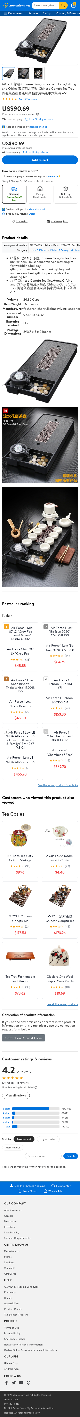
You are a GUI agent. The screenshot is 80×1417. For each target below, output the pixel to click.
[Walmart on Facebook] (6, 1383)
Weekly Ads (55, 1191)
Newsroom (10, 1221)
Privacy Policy (12, 1333)
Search (71, 1156)
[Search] (63, 5)
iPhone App (10, 1363)
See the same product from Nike (58, 785)
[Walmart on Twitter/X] (13, 1383)
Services (33, 13)
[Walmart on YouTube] (21, 1383)
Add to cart (40, 160)
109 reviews (30, 98)
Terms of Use (11, 1327)
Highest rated (48, 1139)
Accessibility (11, 1303)
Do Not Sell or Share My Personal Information (30, 1350)
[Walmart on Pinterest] (28, 1383)
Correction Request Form (23, 1038)
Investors (9, 1227)
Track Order (30, 1191)
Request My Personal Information (23, 1344)
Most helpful (13, 1147)
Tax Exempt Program (16, 1314)
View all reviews (16, 1095)
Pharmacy (10, 1292)
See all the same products (62, 1004)
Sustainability (11, 1232)
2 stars (6, 1122)
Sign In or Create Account (30, 1186)
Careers (8, 1216)
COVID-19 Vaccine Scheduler (21, 1286)
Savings (47, 13)
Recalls (8, 1298)
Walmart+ (10, 1268)
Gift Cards (10, 1273)
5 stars (6, 1108)
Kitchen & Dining (59, 250)
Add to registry (59, 221)
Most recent (24, 1139)
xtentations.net (38, 126)
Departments (16, 13)
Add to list (21, 221)
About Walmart (13, 1210)
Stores (7, 1256)
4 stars (6, 1113)
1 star (7, 1126)
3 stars (6, 1117)
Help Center (63, 1186)
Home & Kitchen (38, 250)
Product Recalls (13, 1309)
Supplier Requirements (17, 1238)
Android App (11, 1369)
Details (33, 213)
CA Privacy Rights (14, 1339)
